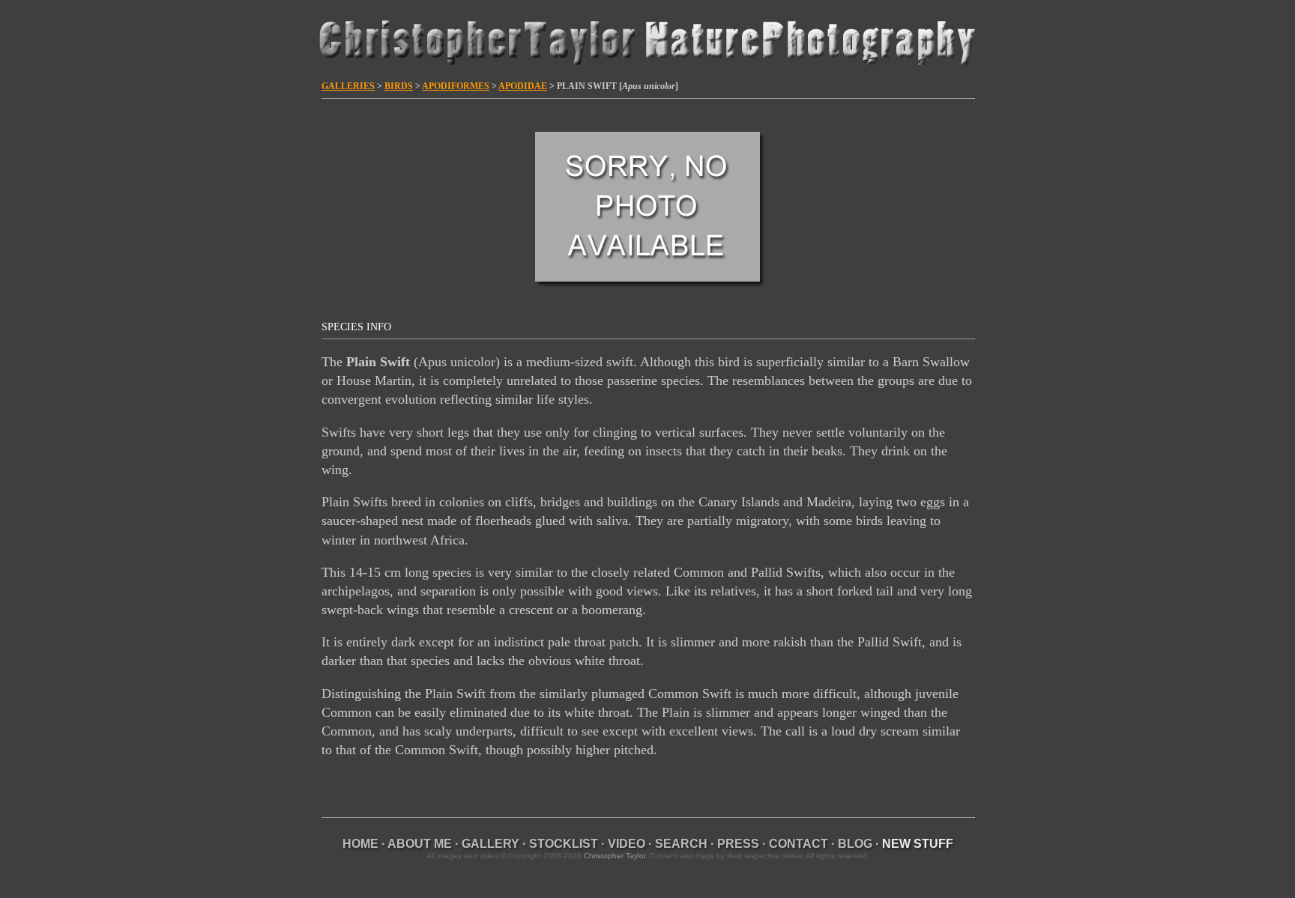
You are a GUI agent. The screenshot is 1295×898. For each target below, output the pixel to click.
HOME (360, 843)
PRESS (738, 843)
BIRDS (398, 86)
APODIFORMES (455, 86)
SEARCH (681, 843)
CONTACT (798, 843)
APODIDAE (522, 86)
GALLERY (490, 843)
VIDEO (626, 843)
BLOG (855, 843)
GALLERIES (348, 86)
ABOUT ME (419, 843)
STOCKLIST (563, 843)
